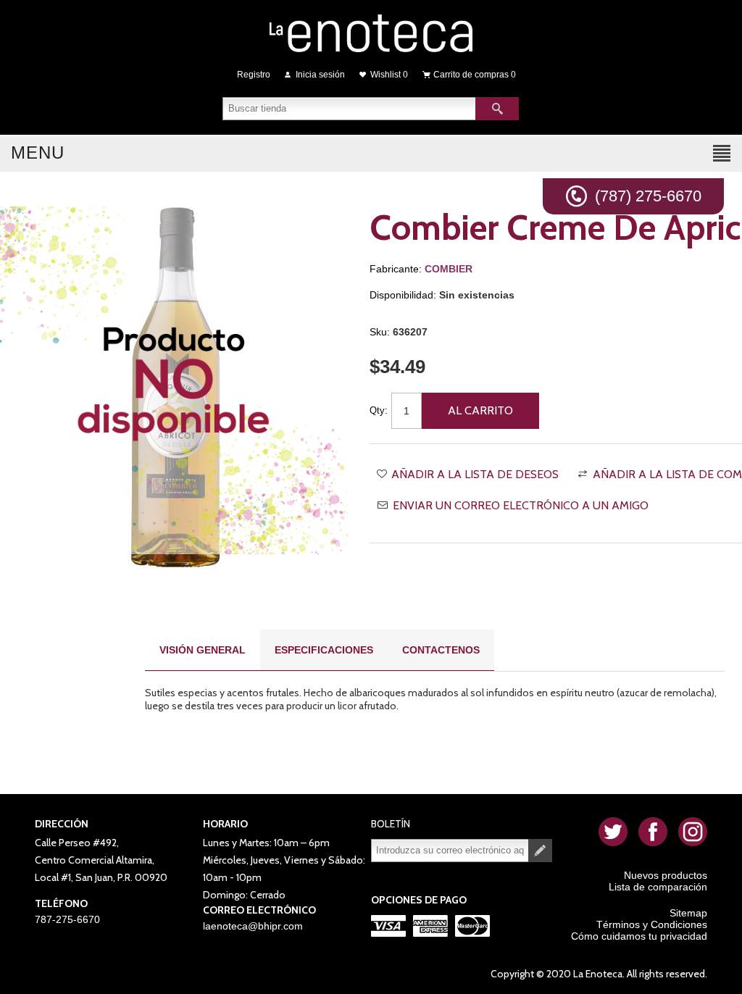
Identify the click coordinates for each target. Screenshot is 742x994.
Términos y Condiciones (651, 924)
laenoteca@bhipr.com (253, 926)
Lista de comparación (658, 887)
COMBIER (448, 269)
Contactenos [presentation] (441, 650)
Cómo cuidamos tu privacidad (639, 936)
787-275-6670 (67, 919)
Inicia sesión (320, 75)
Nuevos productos (665, 875)
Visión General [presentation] (202, 650)
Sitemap (688, 913)
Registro (253, 75)
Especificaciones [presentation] (324, 650)
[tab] (202, 650)
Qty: (379, 410)
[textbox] (349, 108)
